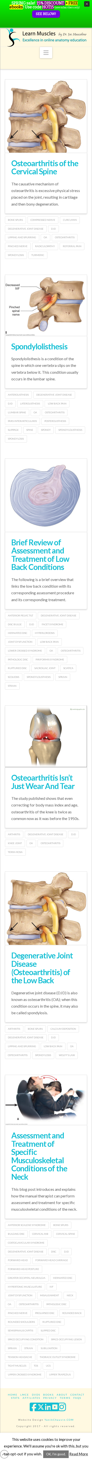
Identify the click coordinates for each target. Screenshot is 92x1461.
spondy (46, 429)
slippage (13, 429)
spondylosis (16, 254)
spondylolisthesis (70, 429)
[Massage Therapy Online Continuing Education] (46, 37)
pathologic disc (18, 659)
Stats (15, 1397)
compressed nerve (42, 219)
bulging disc (16, 1233)
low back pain (57, 403)
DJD (53, 228)
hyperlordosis (44, 632)
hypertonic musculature (25, 1286)
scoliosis (13, 676)
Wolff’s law (67, 1055)
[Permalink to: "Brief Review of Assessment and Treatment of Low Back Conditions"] (46, 502)
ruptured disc (17, 668)
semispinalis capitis (20, 1330)
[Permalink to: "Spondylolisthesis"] (46, 305)
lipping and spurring (22, 237)
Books (48, 1394)
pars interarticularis (22, 420)
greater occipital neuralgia (26, 1277)
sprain (62, 676)
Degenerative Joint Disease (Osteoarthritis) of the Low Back (42, 968)
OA (45, 237)
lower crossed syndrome (25, 650)
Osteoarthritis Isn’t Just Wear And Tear (43, 782)
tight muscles (17, 1365)
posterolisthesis (55, 420)
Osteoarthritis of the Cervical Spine (44, 167)
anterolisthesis (18, 394)
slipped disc (48, 1330)
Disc (53, 1251)
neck (70, 1295)
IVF (51, 1286)
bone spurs (15, 219)
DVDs (36, 1394)
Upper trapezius (60, 1374)
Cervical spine (65, 1233)
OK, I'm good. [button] (56, 1454)
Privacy (50, 1397)
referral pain (72, 246)
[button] (46, 52)
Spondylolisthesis (39, 346)
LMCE (24, 1394)
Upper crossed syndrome (24, 1374)
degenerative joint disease (25, 228)
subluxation (49, 1348)
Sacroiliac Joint (44, 668)
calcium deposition (63, 1028)
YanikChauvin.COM (59, 1419)
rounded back (72, 1313)
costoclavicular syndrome (26, 1242)
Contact (77, 1394)
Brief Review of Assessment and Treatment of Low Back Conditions (40, 554)
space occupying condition (25, 1339)
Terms (65, 1397)
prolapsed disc (44, 1313)
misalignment (49, 1295)
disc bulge (15, 624)
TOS (36, 1365)
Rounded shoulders (21, 1321)
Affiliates (31, 1397)
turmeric (37, 254)
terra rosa (15, 851)
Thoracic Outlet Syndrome (58, 1357)
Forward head (18, 1260)
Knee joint (15, 843)
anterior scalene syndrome (27, 1224)
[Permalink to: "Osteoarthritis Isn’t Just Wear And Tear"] (46, 736)
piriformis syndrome (50, 659)
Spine (29, 429)
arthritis (14, 834)
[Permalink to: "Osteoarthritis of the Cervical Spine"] (46, 136)
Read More (78, 1454)
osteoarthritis (65, 237)
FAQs (77, 1397)
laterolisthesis (30, 403)
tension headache (20, 1357)
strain (12, 685)
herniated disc (17, 632)
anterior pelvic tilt (20, 615)
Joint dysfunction (20, 641)
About (62, 1394)
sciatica (68, 668)
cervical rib (40, 1233)
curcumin (70, 219)
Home (12, 1394)
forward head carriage (51, 1260)
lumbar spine (17, 412)
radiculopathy (45, 246)
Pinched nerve (17, 246)
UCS (48, 1365)
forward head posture (23, 1268)
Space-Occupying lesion (66, 1339)
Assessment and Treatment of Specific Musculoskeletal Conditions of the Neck (39, 1156)
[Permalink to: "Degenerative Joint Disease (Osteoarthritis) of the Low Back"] (46, 927)
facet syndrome (52, 624)
